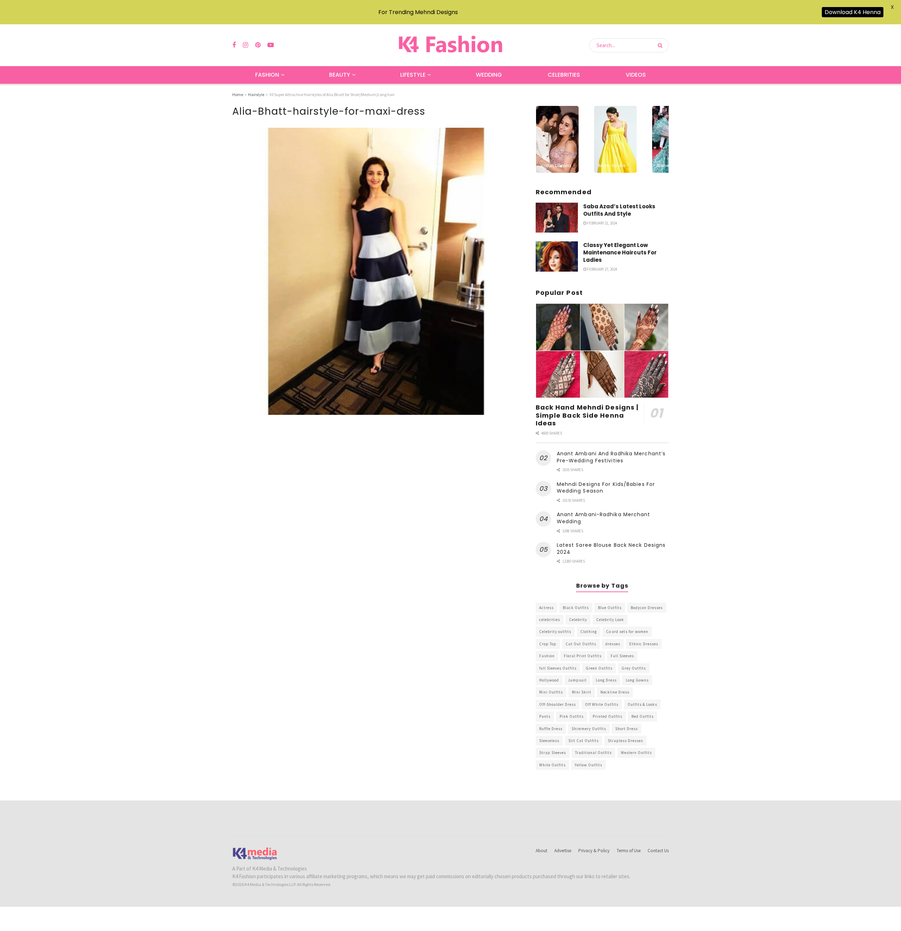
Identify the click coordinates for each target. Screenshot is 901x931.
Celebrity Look (610, 619)
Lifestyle (413, 75)
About (541, 851)
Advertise (562, 851)
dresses (612, 643)
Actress (546, 607)
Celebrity (578, 619)
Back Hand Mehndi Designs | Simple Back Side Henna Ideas (587, 415)
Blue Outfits (610, 607)
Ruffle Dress (550, 728)
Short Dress (626, 728)
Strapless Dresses (625, 740)
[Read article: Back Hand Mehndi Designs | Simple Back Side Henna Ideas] (602, 351)
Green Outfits (599, 668)
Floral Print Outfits (582, 655)
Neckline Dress (614, 692)
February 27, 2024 (601, 269)
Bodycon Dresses (647, 607)
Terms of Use (629, 851)
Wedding (489, 75)
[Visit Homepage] (450, 45)
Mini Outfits (551, 692)
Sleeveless (549, 740)
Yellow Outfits (588, 764)
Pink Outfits (572, 716)
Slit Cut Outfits (583, 740)
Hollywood (549, 680)
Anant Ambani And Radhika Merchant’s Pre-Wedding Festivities (611, 457)
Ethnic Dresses (643, 643)
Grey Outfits (634, 668)
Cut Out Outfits (581, 643)
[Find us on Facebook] (234, 45)
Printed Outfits (607, 716)
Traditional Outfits (593, 752)
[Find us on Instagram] (245, 45)
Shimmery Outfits (589, 728)
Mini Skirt (581, 692)
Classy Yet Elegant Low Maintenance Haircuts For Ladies (620, 252)
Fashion (267, 75)
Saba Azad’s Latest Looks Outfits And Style (619, 210)
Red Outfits (642, 716)
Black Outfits (576, 607)
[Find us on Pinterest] (257, 45)
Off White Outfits (601, 704)
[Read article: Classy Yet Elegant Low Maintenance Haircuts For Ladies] (557, 256)
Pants (544, 716)
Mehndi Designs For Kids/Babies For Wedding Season (606, 488)
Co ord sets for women (627, 631)
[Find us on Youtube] (270, 45)
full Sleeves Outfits (557, 668)
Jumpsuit (577, 680)
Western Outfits (636, 752)
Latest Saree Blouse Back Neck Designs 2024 (611, 549)
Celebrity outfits (555, 631)
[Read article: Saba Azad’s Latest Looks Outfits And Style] (557, 218)
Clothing (588, 631)
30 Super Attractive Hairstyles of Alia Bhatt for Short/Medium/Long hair (332, 94)
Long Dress (606, 680)
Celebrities (564, 75)
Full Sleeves (622, 655)
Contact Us (658, 851)
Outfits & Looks (642, 704)
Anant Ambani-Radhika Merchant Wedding (603, 518)
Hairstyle (256, 94)
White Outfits (552, 764)
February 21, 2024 (601, 223)
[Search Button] (661, 45)
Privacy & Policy (594, 851)
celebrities (549, 619)
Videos (636, 75)
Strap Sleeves (552, 752)
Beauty (339, 75)
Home (237, 94)
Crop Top (547, 643)
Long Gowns (637, 680)
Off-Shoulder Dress (557, 704)
